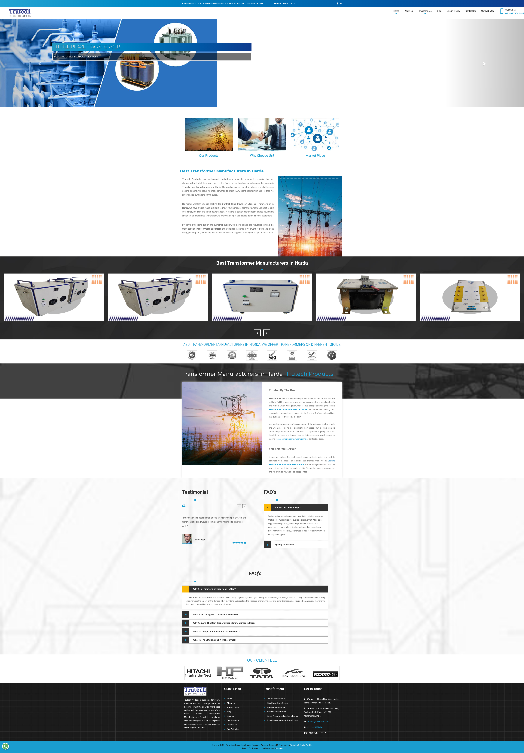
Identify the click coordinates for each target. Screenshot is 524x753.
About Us (409, 11)
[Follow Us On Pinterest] (341, 3)
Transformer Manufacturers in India (292, 439)
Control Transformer (276, 698)
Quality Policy (453, 11)
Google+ (279, 748)
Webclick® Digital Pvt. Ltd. (301, 745)
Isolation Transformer (276, 711)
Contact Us (470, 11)
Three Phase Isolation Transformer (282, 720)
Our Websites (487, 11)
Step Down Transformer (277, 703)
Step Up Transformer (276, 707)
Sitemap (230, 716)
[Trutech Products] (15, 13)
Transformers (425, 11)
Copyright (216, 745)
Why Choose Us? (262, 156)
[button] (39, 63)
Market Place (315, 156)
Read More (224, 148)
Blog (439, 11)
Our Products (208, 156)
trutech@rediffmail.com (318, 721)
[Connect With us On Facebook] (337, 3)
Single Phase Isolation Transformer (282, 716)
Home (396, 11)
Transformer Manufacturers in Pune (286, 464)
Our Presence (233, 720)
